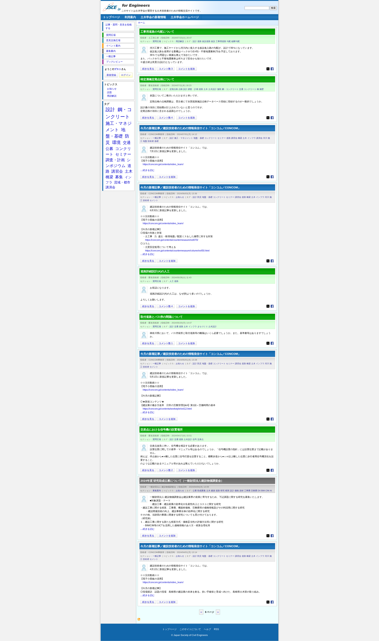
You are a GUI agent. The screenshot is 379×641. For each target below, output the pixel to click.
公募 (195, 490)
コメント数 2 (166, 470)
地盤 (145, 141)
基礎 (156, 141)
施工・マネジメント (183, 138)
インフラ (251, 138)
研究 (222, 490)
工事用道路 (221, 41)
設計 (195, 41)
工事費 (247, 490)
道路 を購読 (140, 620)
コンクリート (250, 89)
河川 (265, 138)
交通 (241, 89)
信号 (195, 439)
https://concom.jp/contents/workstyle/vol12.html (167, 408)
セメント (154, 200)
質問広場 (157, 41)
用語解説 (180, 41)
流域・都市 (122, 182)
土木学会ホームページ (185, 17)
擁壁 (262, 89)
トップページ (111, 17)
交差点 (200, 439)
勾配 (229, 41)
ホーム (141, 22)
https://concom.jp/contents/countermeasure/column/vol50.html (177, 250)
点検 (180, 89)
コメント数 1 (166, 343)
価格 (237, 490)
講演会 (259, 138)
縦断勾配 (235, 41)
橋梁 (240, 138)
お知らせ (180, 197)
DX (259, 490)
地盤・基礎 (198, 138)
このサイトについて (190, 629)
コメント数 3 (166, 69)
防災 (199, 197)
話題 (109, 92)
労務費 (254, 490)
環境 (116, 142)
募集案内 (157, 490)
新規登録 (111, 75)
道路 (199, 41)
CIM (267, 490)
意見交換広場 (113, 40)
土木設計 (212, 89)
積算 (227, 490)
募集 (119, 177)
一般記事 (157, 138)
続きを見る (148, 69)
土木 (206, 89)
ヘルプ (207, 629)
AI (271, 490)
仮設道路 (206, 41)
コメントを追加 (186, 69)
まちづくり (202, 326)
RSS (216, 629)
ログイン (126, 75)
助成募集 (201, 490)
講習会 (234, 138)
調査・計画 (193, 89)
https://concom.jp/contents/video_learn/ (163, 164)
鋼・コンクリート (230, 89)
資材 (241, 490)
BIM (263, 490)
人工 (172, 281)
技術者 (151, 141)
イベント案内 (113, 45)
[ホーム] (111, 10)
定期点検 (174, 89)
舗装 (219, 89)
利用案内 (130, 17)
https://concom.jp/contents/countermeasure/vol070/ (171, 240)
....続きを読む (147, 170)
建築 (213, 490)
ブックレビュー (114, 61)
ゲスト (117, 69)
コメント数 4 (166, 117)
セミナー (221, 138)
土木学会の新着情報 (153, 17)
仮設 (213, 41)
